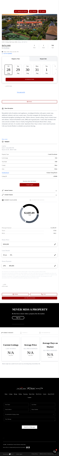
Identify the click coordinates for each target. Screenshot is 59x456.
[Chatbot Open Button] (54, 451)
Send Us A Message (29, 427)
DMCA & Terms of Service (46, 453)
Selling (20, 394)
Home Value (31, 394)
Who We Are (38, 394)
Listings (10, 394)
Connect (29, 397)
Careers (44, 394)
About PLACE (51, 394)
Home (6, 394)
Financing (25, 394)
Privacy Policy (35, 453)
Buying (15, 394)
